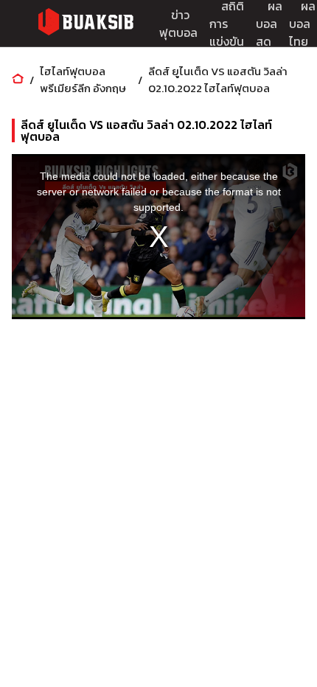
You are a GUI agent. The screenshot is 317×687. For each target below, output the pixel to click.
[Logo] (85, 24)
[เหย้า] (18, 80)
